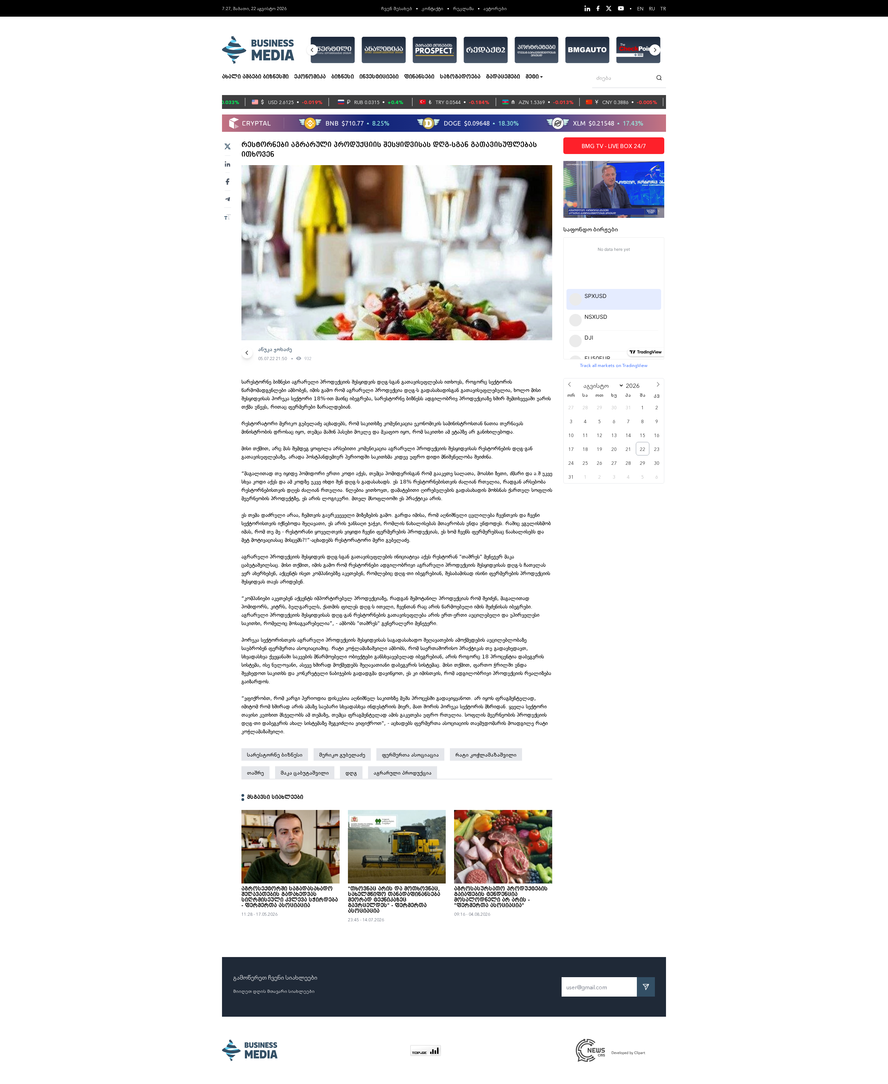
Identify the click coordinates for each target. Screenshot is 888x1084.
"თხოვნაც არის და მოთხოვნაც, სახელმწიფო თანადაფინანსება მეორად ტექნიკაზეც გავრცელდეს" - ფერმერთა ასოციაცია (394, 900)
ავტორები (495, 8)
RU (652, 8)
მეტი (532, 77)
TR (663, 8)
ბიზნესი (342, 77)
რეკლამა (463, 8)
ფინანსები (419, 77)
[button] (312, 50)
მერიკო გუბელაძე (342, 754)
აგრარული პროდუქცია (403, 772)
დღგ (351, 772)
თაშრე (255, 772)
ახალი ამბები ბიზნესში (255, 77)
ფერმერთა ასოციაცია (410, 754)
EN (640, 8)
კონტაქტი (432, 8)
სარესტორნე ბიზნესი (274, 754)
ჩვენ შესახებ (396, 8)
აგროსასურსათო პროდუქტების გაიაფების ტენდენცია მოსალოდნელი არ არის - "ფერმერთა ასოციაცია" (501, 897)
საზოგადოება (460, 77)
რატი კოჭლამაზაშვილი (485, 754)
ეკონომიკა (310, 77)
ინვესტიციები (379, 77)
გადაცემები (503, 77)
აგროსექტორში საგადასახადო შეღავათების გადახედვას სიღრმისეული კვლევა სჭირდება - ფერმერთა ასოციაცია (289, 897)
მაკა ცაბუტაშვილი (305, 772)
